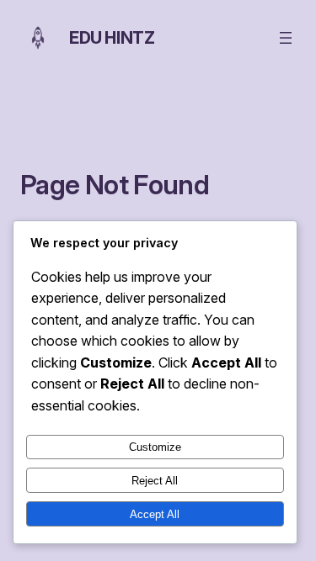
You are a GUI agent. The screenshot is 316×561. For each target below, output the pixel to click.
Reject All (154, 480)
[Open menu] (286, 38)
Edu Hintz (111, 38)
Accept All (154, 514)
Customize (155, 447)
